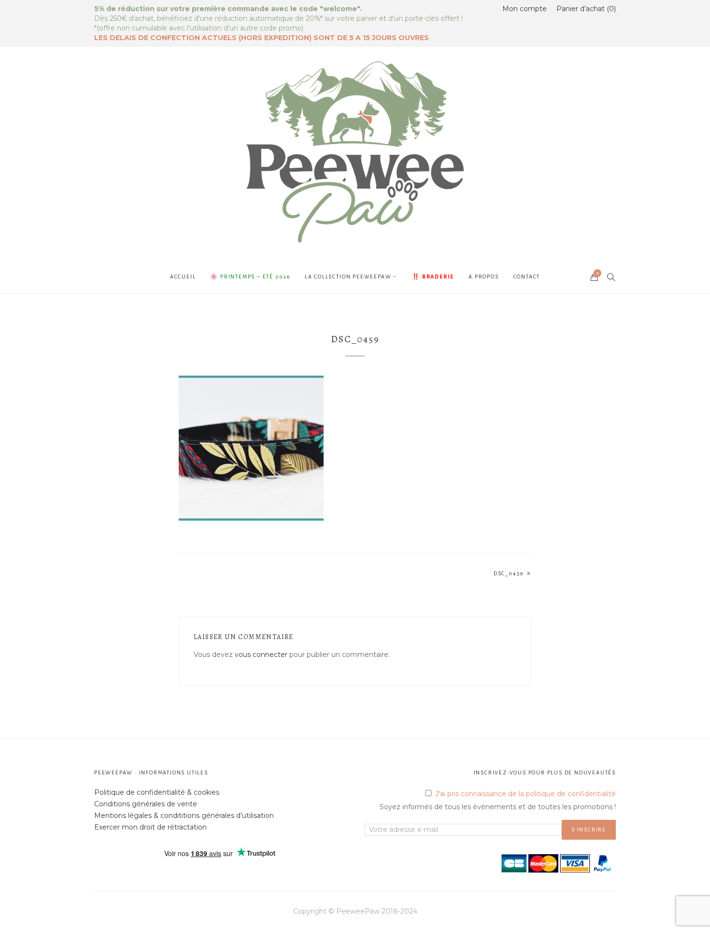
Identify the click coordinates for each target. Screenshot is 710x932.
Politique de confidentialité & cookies (156, 792)
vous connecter (261, 654)
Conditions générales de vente (145, 804)
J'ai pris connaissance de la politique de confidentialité (525, 793)
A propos (483, 276)
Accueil (183, 276)
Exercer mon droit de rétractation (150, 827)
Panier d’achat (585, 8)
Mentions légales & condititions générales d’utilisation (184, 815)
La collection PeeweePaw (348, 276)
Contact (526, 276)
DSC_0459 (509, 573)
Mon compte (524, 8)
